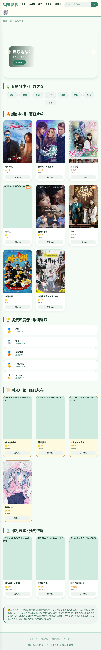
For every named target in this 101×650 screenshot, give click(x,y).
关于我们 (33, 639)
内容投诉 (67, 639)
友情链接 (56, 639)
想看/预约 (17, 177)
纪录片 (48, 4)
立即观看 (19, 62)
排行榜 (58, 4)
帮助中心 (45, 639)
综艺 (40, 4)
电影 (23, 4)
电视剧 (32, 4)
